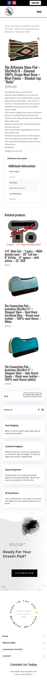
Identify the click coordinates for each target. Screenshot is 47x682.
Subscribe (35, 2)
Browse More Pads (33, 395)
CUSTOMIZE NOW (24, 573)
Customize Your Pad (12, 649)
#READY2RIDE (8, 642)
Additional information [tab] (17, 158)
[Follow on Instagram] (14, 3)
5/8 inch (13, 199)
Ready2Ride (15, 26)
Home (7, 26)
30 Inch (12, 177)
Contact (6, 656)
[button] (38, 39)
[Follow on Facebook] (9, 3)
